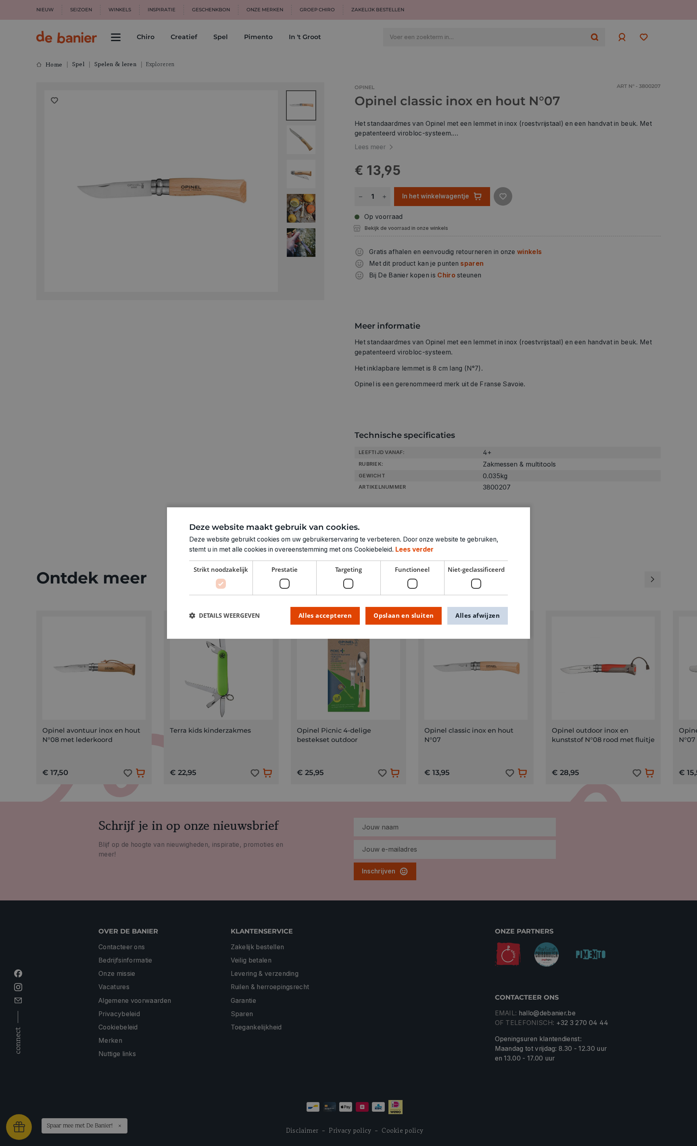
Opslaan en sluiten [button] (404, 615)
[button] (224, 615)
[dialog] (348, 573)
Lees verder (414, 549)
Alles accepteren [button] (325, 615)
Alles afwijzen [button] (477, 615)
